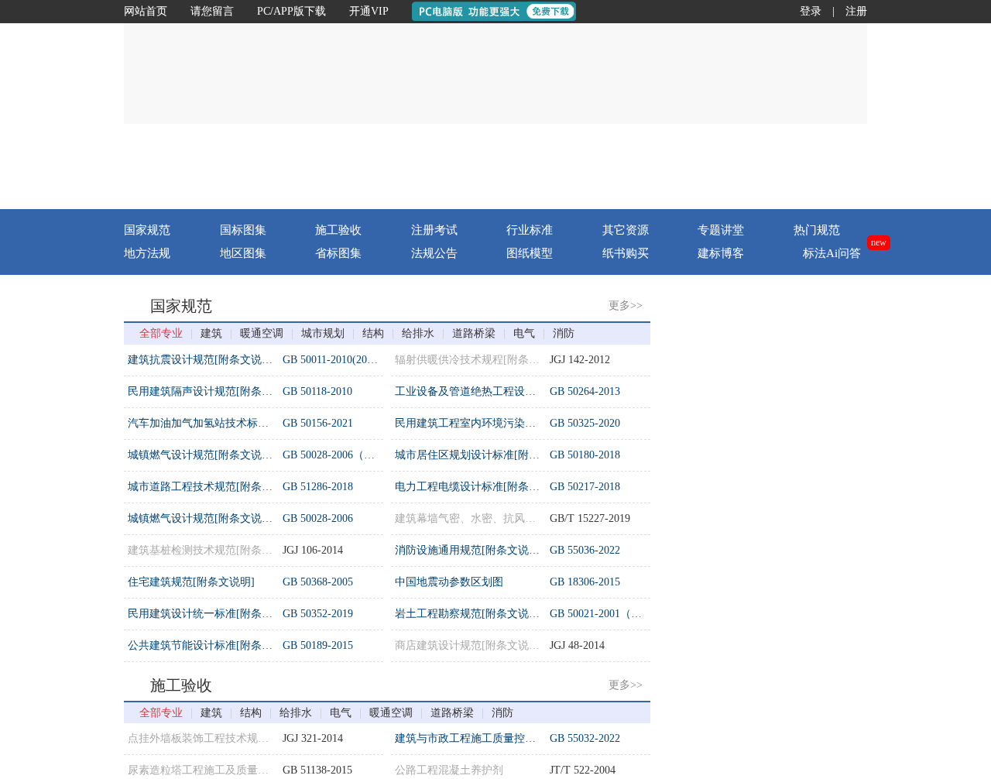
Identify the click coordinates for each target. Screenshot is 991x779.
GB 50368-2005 (318, 582)
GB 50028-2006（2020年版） (350, 455)
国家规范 (147, 230)
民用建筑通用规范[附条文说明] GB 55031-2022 (792, 592)
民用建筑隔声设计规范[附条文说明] (213, 391)
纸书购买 (625, 253)
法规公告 (434, 253)
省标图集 (338, 253)
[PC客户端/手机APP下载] (775, 166)
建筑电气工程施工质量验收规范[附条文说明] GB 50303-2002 (824, 370)
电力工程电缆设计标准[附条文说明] (480, 486)
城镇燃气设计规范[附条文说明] (202, 455)
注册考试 (434, 230)
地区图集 (243, 253)
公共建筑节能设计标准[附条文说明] (213, 645)
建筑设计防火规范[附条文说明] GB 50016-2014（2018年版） (824, 401)
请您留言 (212, 11)
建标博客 (721, 253)
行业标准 (529, 230)
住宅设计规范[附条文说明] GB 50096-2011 (780, 528)
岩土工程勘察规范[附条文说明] (469, 613)
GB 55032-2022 (585, 738)
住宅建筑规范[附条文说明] (191, 582)
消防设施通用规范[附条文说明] (469, 550)
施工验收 (338, 230)
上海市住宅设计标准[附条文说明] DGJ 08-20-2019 (799, 624)
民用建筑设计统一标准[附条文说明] (213, 613)
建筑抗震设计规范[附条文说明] (202, 359)
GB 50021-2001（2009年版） (617, 613)
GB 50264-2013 (585, 391)
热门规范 (817, 230)
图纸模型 (529, 253)
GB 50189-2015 (318, 645)
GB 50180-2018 (585, 455)
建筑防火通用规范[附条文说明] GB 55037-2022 (792, 433)
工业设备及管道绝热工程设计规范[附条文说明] (507, 391)
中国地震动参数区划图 (449, 582)
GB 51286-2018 (318, 486)
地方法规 (147, 253)
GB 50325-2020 (585, 423)
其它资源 (625, 230)
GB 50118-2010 (317, 391)
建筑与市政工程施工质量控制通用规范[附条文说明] (518, 738)
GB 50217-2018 (585, 486)
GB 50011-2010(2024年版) (343, 359)
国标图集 (243, 230)
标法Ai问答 (832, 253)
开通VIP (369, 11)
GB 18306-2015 (585, 582)
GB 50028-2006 (318, 518)
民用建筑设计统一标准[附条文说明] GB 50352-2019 (802, 465)
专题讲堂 (721, 230)
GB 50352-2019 (318, 613)
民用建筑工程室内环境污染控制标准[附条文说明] (512, 423)
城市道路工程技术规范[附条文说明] (213, 486)
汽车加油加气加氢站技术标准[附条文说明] (229, 423)
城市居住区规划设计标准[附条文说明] (485, 455)
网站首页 (145, 11)
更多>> (626, 305)
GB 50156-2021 (318, 423)
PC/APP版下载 (291, 11)
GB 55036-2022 (585, 550)
